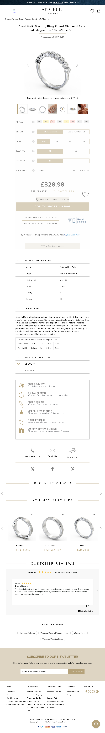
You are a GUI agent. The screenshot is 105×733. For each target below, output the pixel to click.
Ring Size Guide (34, 698)
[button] (8, 591)
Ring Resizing (33, 701)
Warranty (51, 708)
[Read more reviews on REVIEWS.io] (85, 611)
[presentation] (28, 66)
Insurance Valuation (35, 708)
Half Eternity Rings (27, 633)
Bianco (83, 546)
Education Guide (34, 692)
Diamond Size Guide (36, 704)
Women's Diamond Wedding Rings (54, 633)
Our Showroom (13, 698)
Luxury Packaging (34, 695)
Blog (69, 695)
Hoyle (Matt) (22, 546)
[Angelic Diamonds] (53, 11)
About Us (11, 692)
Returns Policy (53, 698)
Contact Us (11, 695)
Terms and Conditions (16, 701)
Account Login (73, 692)
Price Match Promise (55, 704)
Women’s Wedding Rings (52, 639)
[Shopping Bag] (98, 10)
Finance (50, 695)
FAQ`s (29, 711)
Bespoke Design (54, 692)
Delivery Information (56, 701)
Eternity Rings (79, 633)
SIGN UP (77, 671)
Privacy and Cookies (15, 704)
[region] (52, 590)
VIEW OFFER (58, 3)
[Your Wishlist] (92, 10)
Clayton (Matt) (52, 546)
